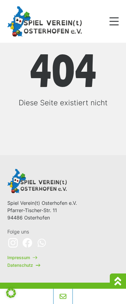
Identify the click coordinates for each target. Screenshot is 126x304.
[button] (11, 293)
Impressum (19, 257)
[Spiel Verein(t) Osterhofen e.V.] (45, 21)
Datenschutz (20, 265)
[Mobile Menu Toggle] (114, 21)
